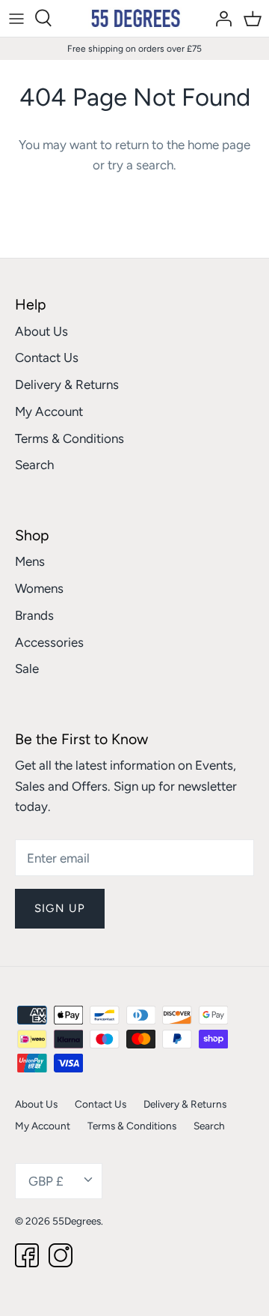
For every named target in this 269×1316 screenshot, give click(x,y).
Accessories (49, 642)
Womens (39, 588)
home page (219, 144)
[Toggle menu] (16, 17)
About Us (41, 331)
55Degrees (76, 1221)
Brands (34, 615)
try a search (140, 164)
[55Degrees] (135, 18)
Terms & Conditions (69, 438)
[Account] (219, 17)
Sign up (59, 908)
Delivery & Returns (67, 384)
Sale (27, 668)
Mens (30, 561)
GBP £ (46, 1181)
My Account (49, 411)
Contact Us (46, 357)
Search (34, 464)
